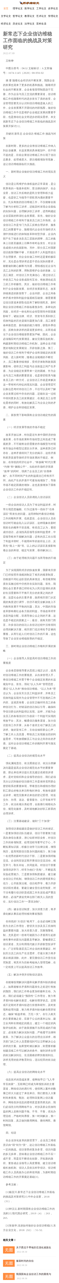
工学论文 (41, 8)
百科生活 (41, 23)
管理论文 (53, 16)
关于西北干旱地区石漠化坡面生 (33, 1247)
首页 (5, 8)
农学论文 (53, 8)
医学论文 (29, 8)
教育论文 (29, 16)
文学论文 (6, 16)
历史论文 (18, 23)
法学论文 (29, 23)
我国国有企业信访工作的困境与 (33, 1274)
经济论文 (6, 23)
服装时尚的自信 (25, 1261)
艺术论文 (41, 16)
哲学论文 (18, 16)
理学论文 (18, 8)
